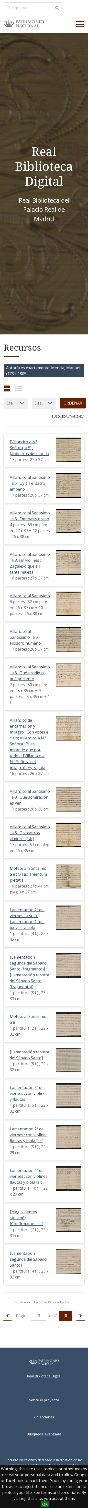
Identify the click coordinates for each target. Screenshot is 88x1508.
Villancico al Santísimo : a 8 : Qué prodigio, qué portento (30, 672)
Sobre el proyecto (44, 1400)
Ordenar (73, 403)
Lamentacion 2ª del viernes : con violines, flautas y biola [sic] (29, 1134)
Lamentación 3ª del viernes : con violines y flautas (28, 1093)
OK (45, 1504)
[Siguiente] (80, 1316)
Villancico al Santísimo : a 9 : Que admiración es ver (30, 797)
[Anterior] (7, 1316)
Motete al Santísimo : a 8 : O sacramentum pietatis (29, 874)
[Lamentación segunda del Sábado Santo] (28, 1259)
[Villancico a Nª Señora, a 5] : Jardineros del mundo (29, 447)
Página (23, 1315)
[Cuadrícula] (7, 388)
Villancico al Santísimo (30, 596)
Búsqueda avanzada (68, 416)
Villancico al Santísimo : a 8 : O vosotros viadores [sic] (30, 832)
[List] (18, 388)
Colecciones (44, 1417)
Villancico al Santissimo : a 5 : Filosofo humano (25, 637)
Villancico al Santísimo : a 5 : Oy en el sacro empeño (30, 483)
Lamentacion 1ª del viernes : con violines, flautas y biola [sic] (29, 1176)
